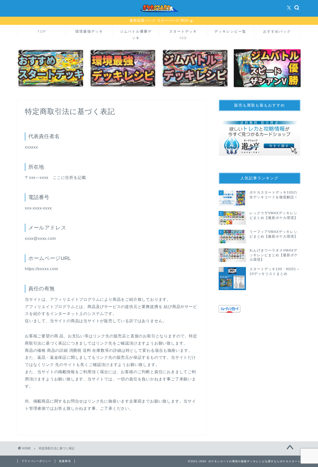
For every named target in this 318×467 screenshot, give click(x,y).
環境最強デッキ (89, 31)
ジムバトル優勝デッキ (136, 33)
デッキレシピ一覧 (230, 31)
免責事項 (65, 461)
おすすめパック (277, 31)
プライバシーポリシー (36, 461)
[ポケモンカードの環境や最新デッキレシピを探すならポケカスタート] (159, 15)
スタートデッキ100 (183, 33)
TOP (41, 31)
